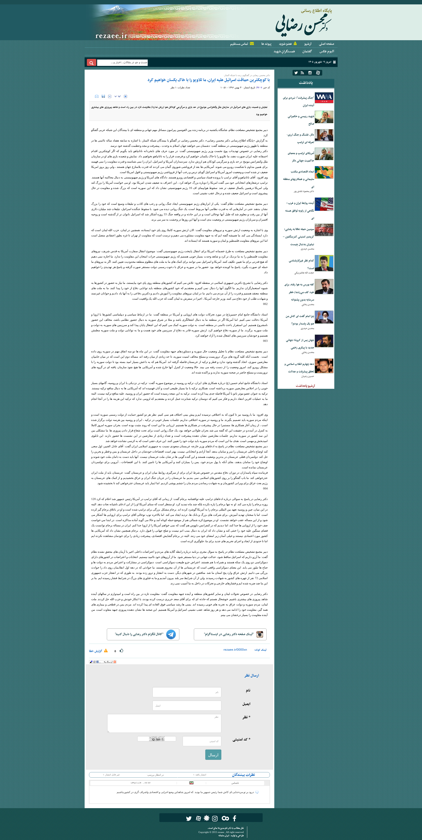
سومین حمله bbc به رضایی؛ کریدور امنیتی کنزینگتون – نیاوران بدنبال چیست (298, 237)
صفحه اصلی (326, 44)
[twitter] (296, 73)
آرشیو (307, 44)
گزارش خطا (96, 651)
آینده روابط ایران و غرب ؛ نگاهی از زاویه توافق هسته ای (299, 211)
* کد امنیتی (241, 740)
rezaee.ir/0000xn (235, 649)
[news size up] (125, 96)
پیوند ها (266, 44)
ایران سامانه (223, 836)
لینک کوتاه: (260, 650)
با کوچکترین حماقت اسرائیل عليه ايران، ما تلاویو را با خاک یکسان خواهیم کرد (208, 80)
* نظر (246, 717)
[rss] (302, 73)
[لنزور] (206, 819)
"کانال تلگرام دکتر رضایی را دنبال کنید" (139, 634)
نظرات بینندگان (243, 775)
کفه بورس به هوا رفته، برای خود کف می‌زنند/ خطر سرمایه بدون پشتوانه (299, 292)
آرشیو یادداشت (305, 386)
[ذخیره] (103, 96)
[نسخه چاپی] (92, 96)
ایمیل (246, 704)
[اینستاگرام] (310, 73)
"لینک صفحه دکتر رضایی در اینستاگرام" (229, 634)
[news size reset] (118, 96)
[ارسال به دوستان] (96, 96)
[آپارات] (318, 73)
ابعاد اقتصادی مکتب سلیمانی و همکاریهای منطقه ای (298, 179)
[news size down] (109, 96)
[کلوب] (224, 818)
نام (248, 691)
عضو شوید (285, 44)
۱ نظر (173, 87)
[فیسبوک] (234, 818)
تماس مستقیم (239, 44)
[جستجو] (91, 62)
